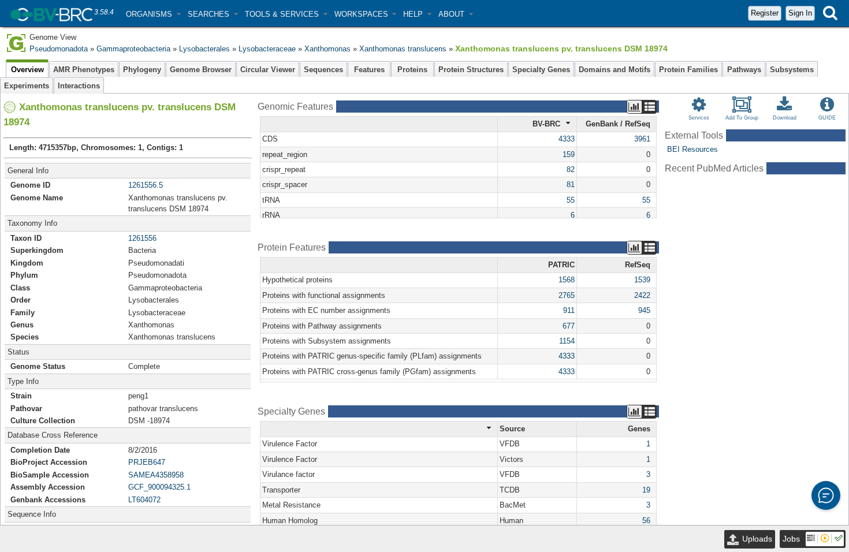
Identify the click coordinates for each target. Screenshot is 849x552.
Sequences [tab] (323, 69)
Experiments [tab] (26, 85)
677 (569, 326)
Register (765, 13)
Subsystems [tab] (792, 69)
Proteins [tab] (412, 69)
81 (571, 184)
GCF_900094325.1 (159, 487)
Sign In (800, 13)
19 (646, 490)
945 (644, 310)
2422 (642, 295)
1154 (567, 341)
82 (571, 169)
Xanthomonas (327, 48)
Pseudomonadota (58, 48)
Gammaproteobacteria (133, 48)
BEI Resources (692, 149)
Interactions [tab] (79, 85)
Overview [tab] (27, 69)
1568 (566, 279)
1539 (642, 279)
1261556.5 (145, 185)
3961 (642, 139)
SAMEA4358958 (156, 475)
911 (569, 310)
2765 (566, 295)
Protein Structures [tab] (471, 69)
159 (569, 154)
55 (571, 200)
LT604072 (144, 499)
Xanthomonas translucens (402, 48)
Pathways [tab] (744, 69)
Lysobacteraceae (267, 48)
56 (646, 520)
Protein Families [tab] (688, 69)
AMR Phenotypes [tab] (83, 69)
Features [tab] (369, 69)
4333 (566, 139)
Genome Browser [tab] (201, 69)
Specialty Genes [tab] (541, 69)
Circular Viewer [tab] (267, 69)
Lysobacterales (204, 48)
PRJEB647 (146, 462)
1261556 (142, 238)
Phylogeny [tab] (142, 69)
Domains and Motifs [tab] (614, 69)
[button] (153, 14)
